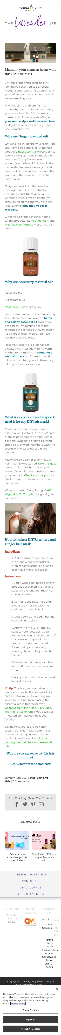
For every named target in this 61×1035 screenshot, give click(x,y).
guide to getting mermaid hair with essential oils (28, 742)
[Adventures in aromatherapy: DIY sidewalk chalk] (17, 840)
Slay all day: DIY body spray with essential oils (44, 857)
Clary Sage (44, 707)
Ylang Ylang (28, 707)
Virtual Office (30, 887)
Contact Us (30, 881)
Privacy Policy (39, 984)
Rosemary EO (14, 307)
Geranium (26, 711)
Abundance (38, 220)
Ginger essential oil (27, 151)
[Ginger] (30, 238)
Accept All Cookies (30, 1029)
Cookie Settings (30, 1010)
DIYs (32, 777)
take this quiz (47, 463)
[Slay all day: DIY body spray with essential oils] (44, 840)
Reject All (30, 1019)
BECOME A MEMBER (30, 894)
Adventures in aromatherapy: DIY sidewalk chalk (17, 857)
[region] (30, 1010)
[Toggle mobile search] (16, 29)
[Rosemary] (30, 374)
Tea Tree (10, 711)
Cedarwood (12, 707)
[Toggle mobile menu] (10, 29)
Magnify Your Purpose (19, 224)
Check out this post (37, 475)
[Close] (57, 989)
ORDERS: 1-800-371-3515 (30, 874)
